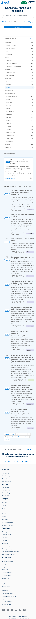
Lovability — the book (7, 525)
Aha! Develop (5, 487)
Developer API (6, 578)
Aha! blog (4, 531)
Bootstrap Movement (7, 522)
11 (9, 437)
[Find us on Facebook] (7, 609)
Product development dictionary (10, 551)
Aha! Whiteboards (6, 481)
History (4, 505)
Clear (31, 39)
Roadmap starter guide (8, 548)
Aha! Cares (5, 519)
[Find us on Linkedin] (3, 609)
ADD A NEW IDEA (18, 27)
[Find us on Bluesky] (20, 609)
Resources (13, 22)
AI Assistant (5, 569)
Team (3, 508)
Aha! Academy (5, 495)
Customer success (7, 572)
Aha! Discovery (6, 476)
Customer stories (6, 575)
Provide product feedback (9, 596)
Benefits (4, 516)
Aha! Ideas (4, 478)
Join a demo (25, 461)
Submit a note (5, 590)
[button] (21, 22)
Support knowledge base (8, 554)
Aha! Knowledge (6, 493)
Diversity (4, 513)
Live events (5, 537)
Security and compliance (8, 581)
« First (7, 434)
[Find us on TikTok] (24, 609)
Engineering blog (6, 534)
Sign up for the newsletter (8, 599)
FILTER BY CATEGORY (10, 39)
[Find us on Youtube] (16, 609)
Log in (3, 584)
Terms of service (22, 616)
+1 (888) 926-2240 (7, 602)
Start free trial (11, 461)
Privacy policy (12, 616)
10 (5, 437)
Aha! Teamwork (6, 490)
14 (19, 437)
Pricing (4, 564)
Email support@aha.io (7, 593)
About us (4, 502)
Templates (5, 543)
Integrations (5, 567)
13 (15, 437)
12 (12, 437)
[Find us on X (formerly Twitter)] (11, 609)
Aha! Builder (5, 484)
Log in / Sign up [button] (29, 22)
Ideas (4, 22)
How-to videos (6, 540)
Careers (4, 511)
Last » (7, 439)
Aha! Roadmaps (6, 473)
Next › (26, 437)
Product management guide (9, 546)
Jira (20, 302)
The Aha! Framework (7, 561)
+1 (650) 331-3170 (6, 604)
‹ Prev (12, 434)
